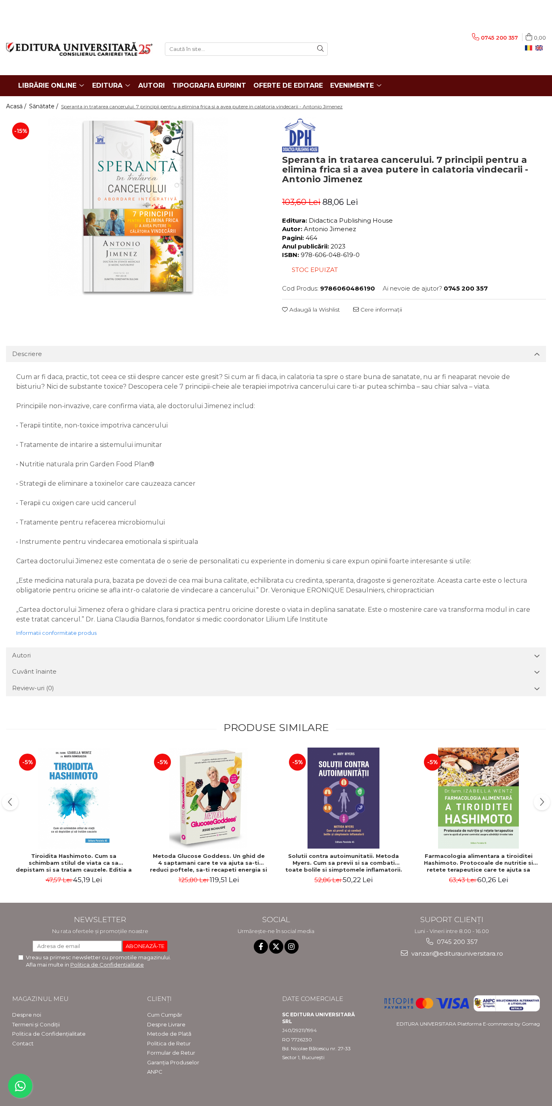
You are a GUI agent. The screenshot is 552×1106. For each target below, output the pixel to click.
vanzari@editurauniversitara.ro (456, 953)
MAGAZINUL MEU (40, 999)
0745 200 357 (456, 942)
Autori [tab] (21, 655)
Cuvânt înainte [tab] (34, 671)
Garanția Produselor (173, 1062)
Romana (530, 48)
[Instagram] (291, 947)
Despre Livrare (166, 1024)
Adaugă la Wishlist (314, 309)
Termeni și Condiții (36, 1024)
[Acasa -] (79, 49)
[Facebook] (261, 947)
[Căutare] (320, 49)
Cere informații (380, 309)
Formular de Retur (171, 1052)
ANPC (154, 1071)
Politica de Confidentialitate (107, 964)
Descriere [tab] (27, 354)
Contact (23, 1043)
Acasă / (17, 106)
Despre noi (26, 1014)
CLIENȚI (159, 999)
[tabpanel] (138, 206)
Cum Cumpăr (164, 1014)
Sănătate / (44, 106)
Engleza (540, 48)
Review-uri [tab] (33, 688)
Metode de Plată (169, 1033)
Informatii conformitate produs (56, 633)
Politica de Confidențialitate (49, 1033)
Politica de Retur (169, 1043)
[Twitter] (276, 947)
